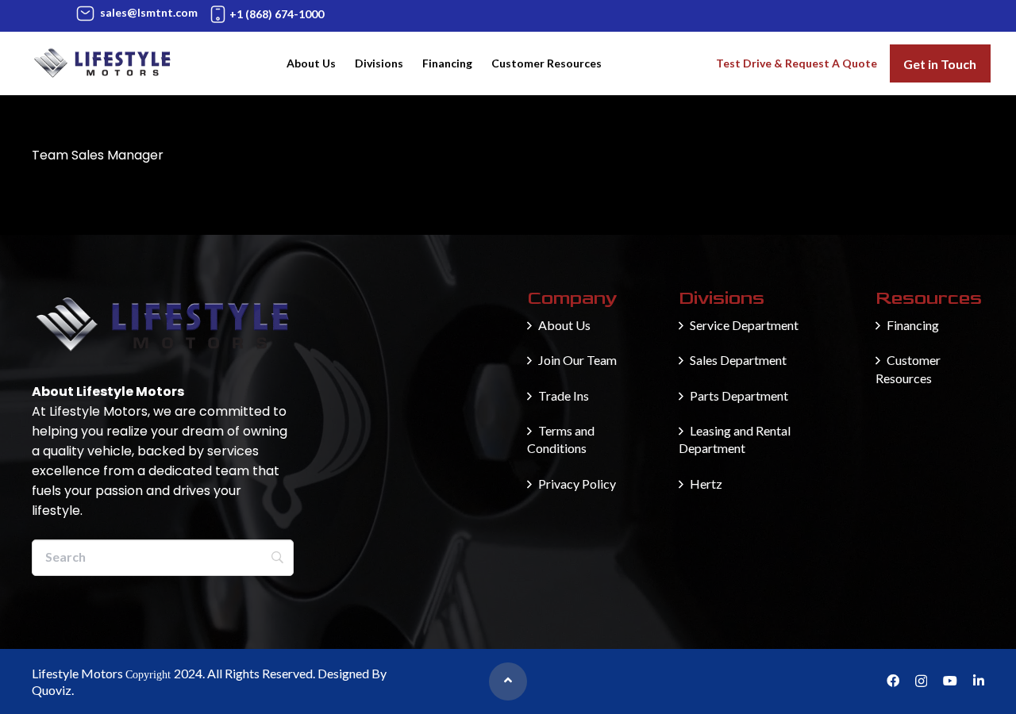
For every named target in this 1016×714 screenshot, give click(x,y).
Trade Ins (563, 395)
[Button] (508, 681)
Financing (913, 324)
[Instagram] (921, 681)
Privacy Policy (577, 483)
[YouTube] (950, 680)
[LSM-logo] (102, 63)
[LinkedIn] (978, 680)
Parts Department (739, 395)
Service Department (744, 324)
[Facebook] (893, 680)
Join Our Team (577, 359)
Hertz (706, 483)
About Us (564, 324)
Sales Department (738, 359)
